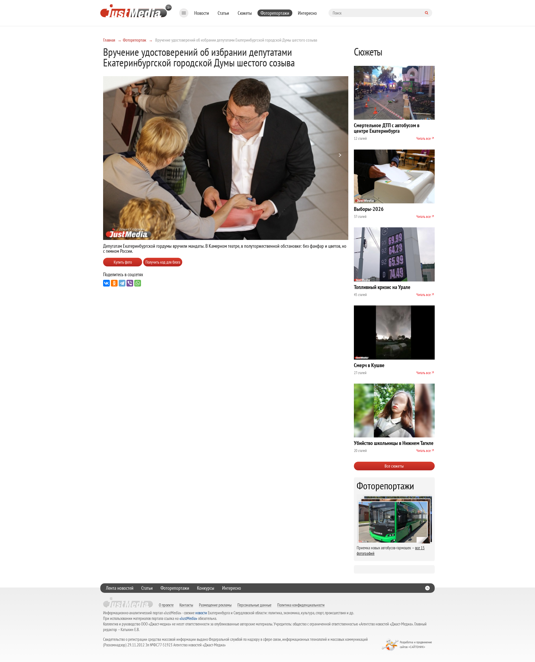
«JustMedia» (188, 618)
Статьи (223, 13)
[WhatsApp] (137, 283)
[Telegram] (122, 283)
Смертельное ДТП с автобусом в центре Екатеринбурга (386, 128)
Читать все (423, 138)
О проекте (166, 604)
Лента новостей (119, 588)
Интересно (307, 13)
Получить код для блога (162, 262)
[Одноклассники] (114, 283)
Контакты (186, 604)
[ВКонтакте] (106, 283)
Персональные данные (254, 604)
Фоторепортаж (134, 40)
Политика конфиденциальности (301, 604)
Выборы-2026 (369, 209)
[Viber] (130, 283)
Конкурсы (205, 588)
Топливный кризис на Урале (382, 287)
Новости (201, 13)
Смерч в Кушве (369, 365)
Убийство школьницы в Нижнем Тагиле (394, 443)
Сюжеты (245, 13)
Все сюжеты (394, 466)
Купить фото (123, 262)
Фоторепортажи (275, 13)
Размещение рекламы (215, 604)
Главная (109, 40)
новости (201, 612)
